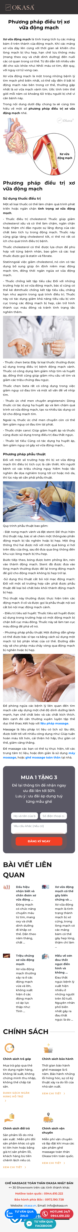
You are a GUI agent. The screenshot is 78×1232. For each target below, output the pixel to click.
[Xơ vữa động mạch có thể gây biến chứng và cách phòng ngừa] (45, 887)
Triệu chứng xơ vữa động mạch (25, 960)
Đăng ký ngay (39, 841)
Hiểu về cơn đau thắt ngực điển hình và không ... (63, 964)
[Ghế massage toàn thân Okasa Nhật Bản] (19, 7)
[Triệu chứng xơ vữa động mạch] (6, 956)
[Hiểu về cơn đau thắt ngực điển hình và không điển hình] (45, 956)
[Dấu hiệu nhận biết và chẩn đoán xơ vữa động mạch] (6, 887)
